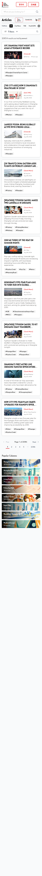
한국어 (21, 4)
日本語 (33, 4)
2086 (33, 447)
